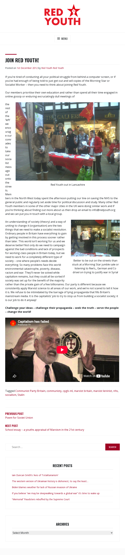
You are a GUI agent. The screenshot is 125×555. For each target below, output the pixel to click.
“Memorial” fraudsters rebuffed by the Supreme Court (41, 499)
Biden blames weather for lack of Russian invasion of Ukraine (44, 487)
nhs (115, 391)
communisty (54, 391)
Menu (64, 39)
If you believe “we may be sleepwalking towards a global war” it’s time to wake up (56, 493)
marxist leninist (102, 391)
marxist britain (83, 391)
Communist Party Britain (30, 391)
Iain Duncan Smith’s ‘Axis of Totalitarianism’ (35, 475)
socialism (10, 395)
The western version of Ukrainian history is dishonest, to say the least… (50, 481)
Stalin (21, 395)
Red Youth (46, 67)
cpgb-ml (68, 391)
